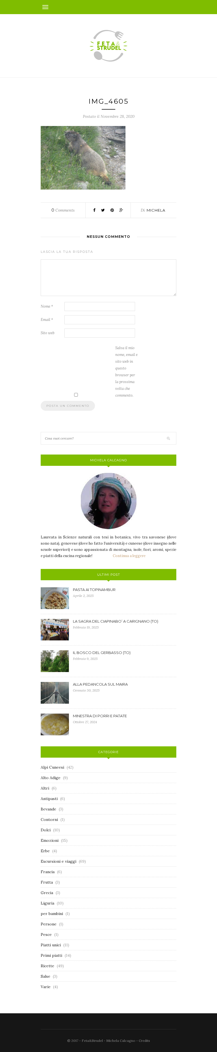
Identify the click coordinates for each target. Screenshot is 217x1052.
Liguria (47, 903)
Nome (47, 306)
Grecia (47, 892)
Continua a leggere (129, 555)
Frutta (47, 882)
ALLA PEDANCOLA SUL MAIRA (100, 684)
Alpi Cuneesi (52, 767)
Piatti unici (51, 944)
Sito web (48, 333)
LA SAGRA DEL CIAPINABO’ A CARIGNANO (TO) (115, 621)
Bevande (48, 809)
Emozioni (49, 840)
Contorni (49, 819)
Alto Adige (50, 777)
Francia (48, 871)
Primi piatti (51, 955)
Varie (46, 986)
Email (47, 319)
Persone (49, 924)
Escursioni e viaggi (58, 861)
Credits (144, 1040)
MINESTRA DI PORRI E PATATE (100, 716)
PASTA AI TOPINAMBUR (94, 589)
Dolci (46, 830)
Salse (45, 976)
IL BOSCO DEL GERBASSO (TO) (102, 652)
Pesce (46, 934)
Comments (63, 210)
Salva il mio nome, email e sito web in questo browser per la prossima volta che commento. (126, 371)
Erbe (45, 850)
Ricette (47, 965)
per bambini (52, 913)
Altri (45, 788)
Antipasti (49, 798)
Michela (156, 210)
